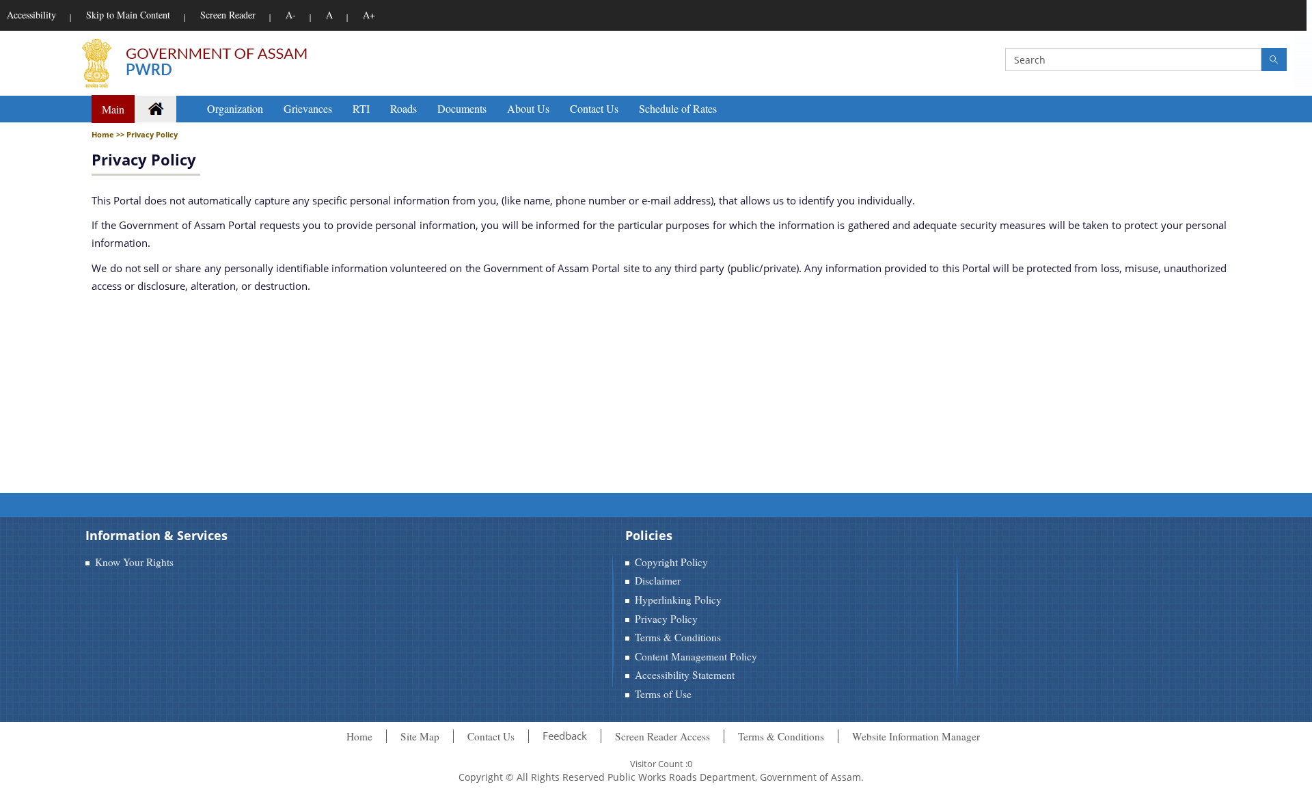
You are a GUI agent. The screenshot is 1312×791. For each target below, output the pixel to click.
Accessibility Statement (685, 675)
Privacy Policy (144, 159)
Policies (648, 535)
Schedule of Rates (678, 108)
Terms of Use (663, 694)
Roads (403, 108)
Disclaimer (658, 580)
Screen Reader (228, 14)
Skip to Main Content (128, 14)
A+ (369, 14)
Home (359, 736)
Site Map (419, 736)
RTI (361, 108)
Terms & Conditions (678, 637)
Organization (235, 108)
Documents (462, 108)
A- (291, 14)
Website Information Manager (916, 736)
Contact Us (594, 108)
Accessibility (31, 14)
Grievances (308, 108)
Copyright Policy (671, 562)
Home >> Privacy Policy (135, 134)
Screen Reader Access (662, 736)
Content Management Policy (696, 656)
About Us (528, 108)
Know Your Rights (134, 562)
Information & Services (156, 535)
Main (113, 109)
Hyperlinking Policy (678, 599)
